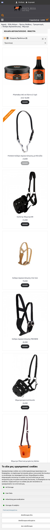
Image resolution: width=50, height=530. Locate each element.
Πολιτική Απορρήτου (10, 510)
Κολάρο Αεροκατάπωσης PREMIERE (25, 339)
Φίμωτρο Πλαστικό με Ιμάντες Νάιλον (25, 461)
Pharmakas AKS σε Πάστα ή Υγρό (25, 95)
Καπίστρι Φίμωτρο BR (25, 217)
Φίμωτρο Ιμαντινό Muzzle (25, 400)
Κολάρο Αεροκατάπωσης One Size (25, 278)
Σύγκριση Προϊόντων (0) (18, 38)
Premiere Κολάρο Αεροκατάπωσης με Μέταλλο (25, 156)
